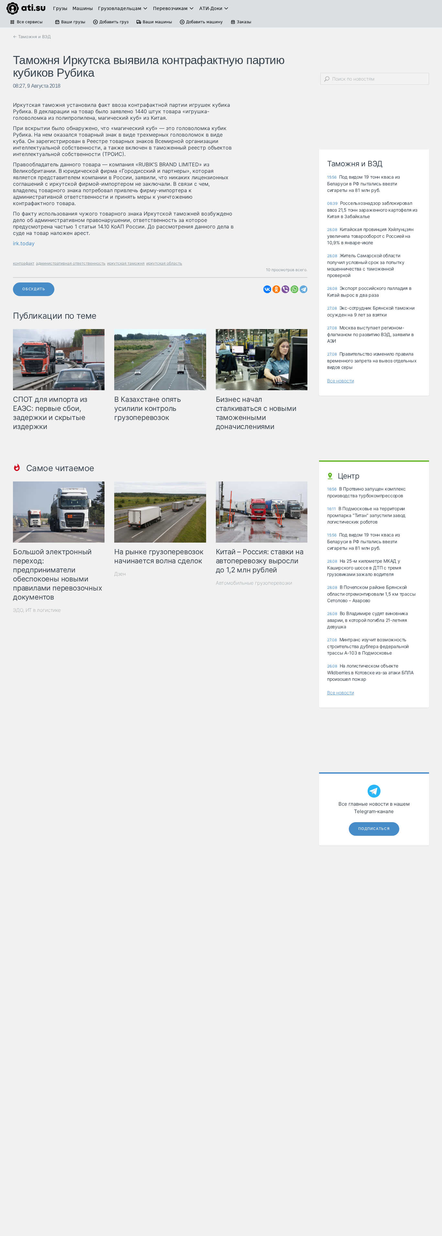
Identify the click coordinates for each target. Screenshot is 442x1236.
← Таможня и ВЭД (32, 36)
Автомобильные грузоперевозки (254, 583)
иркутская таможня (126, 263)
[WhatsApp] (294, 289)
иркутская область (164, 263)
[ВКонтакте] (267, 289)
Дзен (120, 574)
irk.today (24, 243)
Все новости (340, 380)
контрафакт (23, 263)
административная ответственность (70, 263)
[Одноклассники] (276, 289)
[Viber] (285, 289)
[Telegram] (303, 289)
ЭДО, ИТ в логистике (37, 610)
